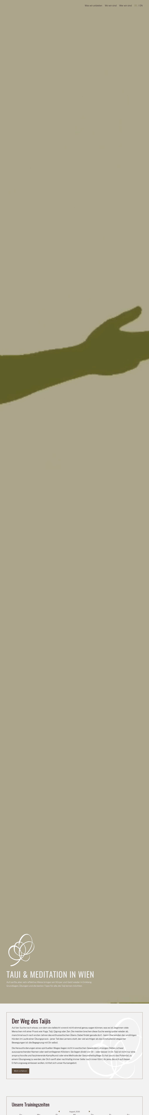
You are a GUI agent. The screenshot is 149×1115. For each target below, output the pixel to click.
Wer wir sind (125, 5)
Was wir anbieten (93, 5)
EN (141, 5)
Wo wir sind (111, 5)
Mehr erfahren (20, 1071)
